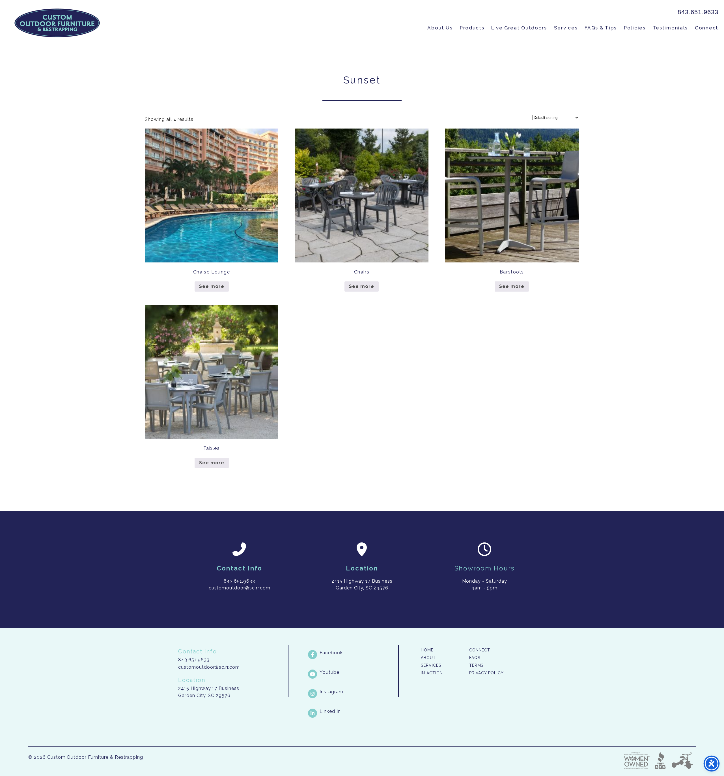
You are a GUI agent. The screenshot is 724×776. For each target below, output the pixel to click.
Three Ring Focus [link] (682, 760)
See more (211, 286)
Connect (706, 28)
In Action (432, 673)
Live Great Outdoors (519, 28)
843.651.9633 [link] (698, 12)
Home (427, 650)
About (428, 657)
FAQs (474, 657)
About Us (440, 28)
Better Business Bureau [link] (660, 760)
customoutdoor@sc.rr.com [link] (239, 588)
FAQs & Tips (601, 28)
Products (472, 28)
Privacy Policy (486, 673)
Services (566, 28)
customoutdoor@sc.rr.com (209, 667)
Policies (635, 28)
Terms (476, 665)
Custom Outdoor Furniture (57, 22)
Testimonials (670, 28)
